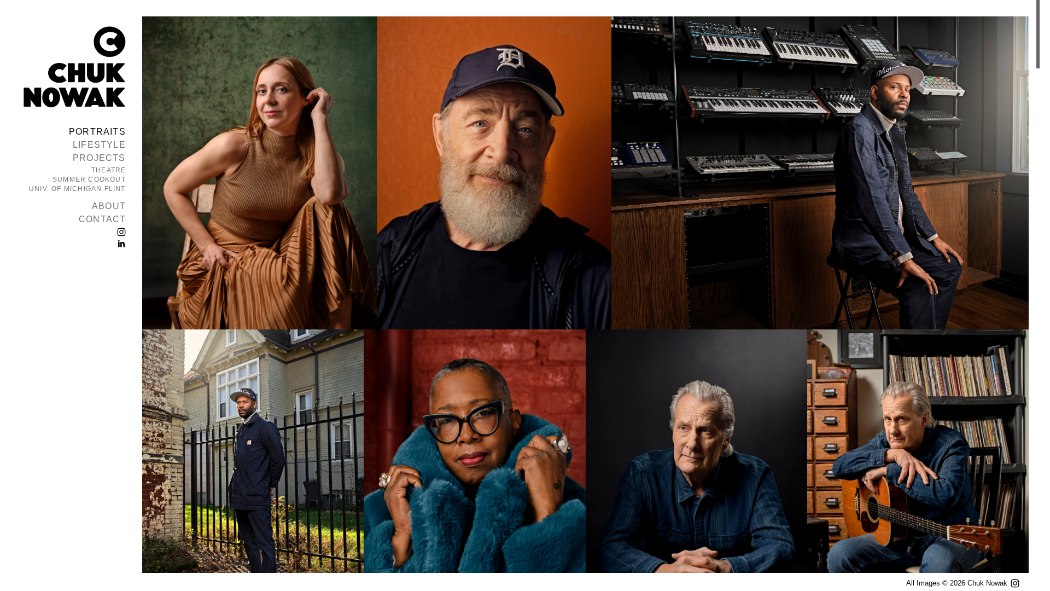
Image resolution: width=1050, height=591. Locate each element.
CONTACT (102, 219)
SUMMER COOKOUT (89, 179)
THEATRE (108, 170)
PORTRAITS (97, 131)
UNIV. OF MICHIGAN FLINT (77, 189)
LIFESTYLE (99, 144)
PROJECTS (99, 158)
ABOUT (109, 206)
